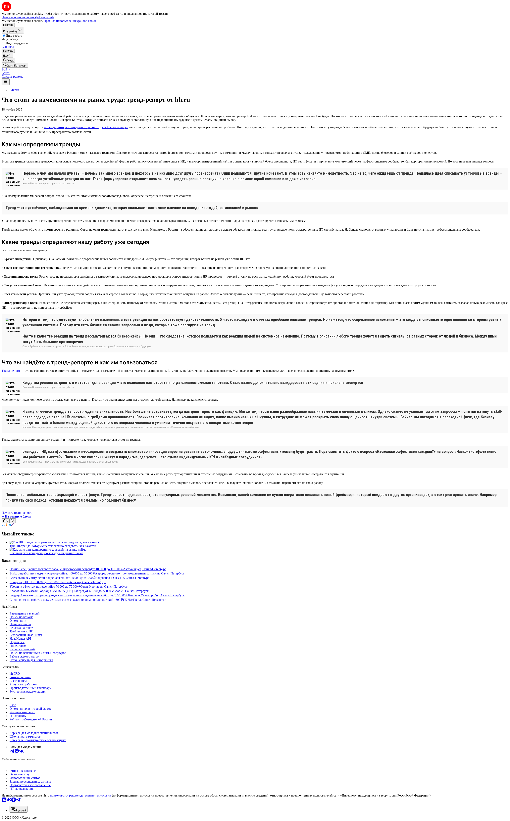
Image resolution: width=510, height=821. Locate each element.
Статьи (14, 90)
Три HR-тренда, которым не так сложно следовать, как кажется (53, 546)
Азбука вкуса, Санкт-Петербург (144, 569)
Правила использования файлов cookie (70, 21)
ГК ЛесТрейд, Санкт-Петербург (144, 599)
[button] (6, 69)
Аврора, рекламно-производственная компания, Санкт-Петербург (140, 573)
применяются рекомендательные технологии (80, 795)
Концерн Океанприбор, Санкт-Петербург (156, 595)
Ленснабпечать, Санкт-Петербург (83, 582)
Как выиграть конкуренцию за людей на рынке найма (46, 553)
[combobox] (18, 809)
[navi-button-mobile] (6, 81)
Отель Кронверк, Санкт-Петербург (104, 586)
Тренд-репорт (11, 370)
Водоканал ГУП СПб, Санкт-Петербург (122, 577)
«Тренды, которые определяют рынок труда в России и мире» (86, 127)
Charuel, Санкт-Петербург (131, 591)
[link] (8, 60)
